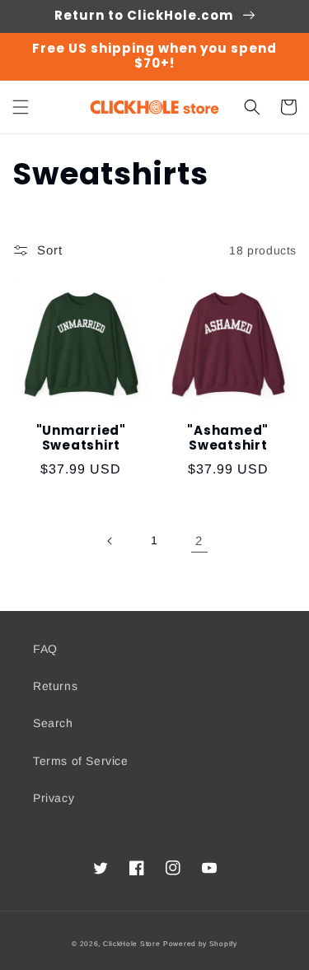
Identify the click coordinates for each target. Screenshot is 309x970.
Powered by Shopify (200, 944)
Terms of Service (81, 760)
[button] (20, 107)
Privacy (53, 797)
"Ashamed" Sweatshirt (228, 438)
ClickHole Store (132, 944)
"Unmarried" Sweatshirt (81, 438)
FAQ (45, 648)
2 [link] (199, 541)
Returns (55, 686)
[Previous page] (110, 541)
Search (53, 723)
